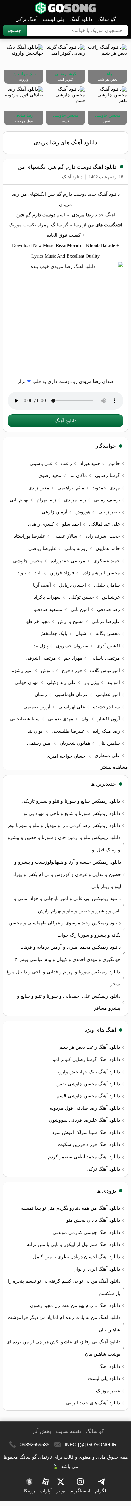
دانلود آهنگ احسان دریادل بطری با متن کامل (76, 1256)
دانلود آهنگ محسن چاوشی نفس (88, 1083)
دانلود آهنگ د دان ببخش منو (93, 1220)
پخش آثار (41, 1431)
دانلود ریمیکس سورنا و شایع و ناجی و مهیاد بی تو (72, 813)
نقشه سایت (68, 1431)
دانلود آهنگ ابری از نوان (96, 1269)
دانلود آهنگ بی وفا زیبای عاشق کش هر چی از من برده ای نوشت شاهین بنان (63, 1348)
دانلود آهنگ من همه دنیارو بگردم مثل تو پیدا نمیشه (70, 1208)
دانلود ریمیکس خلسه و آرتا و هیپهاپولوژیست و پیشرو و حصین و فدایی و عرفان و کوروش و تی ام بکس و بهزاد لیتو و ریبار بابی (67, 874)
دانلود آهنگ (80, 19)
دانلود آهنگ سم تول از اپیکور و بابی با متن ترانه (73, 1244)
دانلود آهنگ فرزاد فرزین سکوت (89, 1144)
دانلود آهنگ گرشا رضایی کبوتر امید (86, 1059)
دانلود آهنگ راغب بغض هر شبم (89, 1047)
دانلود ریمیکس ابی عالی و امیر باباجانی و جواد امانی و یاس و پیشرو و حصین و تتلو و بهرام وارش (67, 904)
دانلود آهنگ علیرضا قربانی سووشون (84, 1120)
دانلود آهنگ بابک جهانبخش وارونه (87, 1071)
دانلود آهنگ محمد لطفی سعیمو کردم (84, 1156)
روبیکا (29, 1490)
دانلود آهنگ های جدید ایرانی (93, 1402)
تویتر (61, 1490)
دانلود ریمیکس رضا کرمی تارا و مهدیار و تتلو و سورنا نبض (63, 825)
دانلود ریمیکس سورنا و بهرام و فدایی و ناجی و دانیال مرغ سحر (63, 977)
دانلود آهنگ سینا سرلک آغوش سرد (86, 1132)
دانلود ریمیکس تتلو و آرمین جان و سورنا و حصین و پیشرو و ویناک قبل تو (64, 843)
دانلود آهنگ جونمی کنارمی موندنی (86, 1232)
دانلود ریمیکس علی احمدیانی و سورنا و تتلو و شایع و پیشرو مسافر (68, 1002)
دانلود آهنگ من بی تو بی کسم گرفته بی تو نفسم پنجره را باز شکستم (64, 1287)
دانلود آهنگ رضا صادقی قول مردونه (85, 1108)
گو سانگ (65, 8)
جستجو (14, 30)
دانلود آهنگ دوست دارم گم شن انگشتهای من (67, 167)
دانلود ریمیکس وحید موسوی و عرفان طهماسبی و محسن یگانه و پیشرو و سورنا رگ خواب (65, 928)
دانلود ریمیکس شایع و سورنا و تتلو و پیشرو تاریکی (70, 801)
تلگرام (101, 1490)
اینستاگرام (80, 1490)
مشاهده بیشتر (114, 767)
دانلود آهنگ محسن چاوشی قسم (88, 1095)
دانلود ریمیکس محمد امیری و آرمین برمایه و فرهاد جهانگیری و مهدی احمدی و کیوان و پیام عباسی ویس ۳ (67, 953)
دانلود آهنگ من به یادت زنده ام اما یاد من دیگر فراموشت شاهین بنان (64, 1323)
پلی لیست (53, 19)
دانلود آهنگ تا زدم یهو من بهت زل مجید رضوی (75, 1305)
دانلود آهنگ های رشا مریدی (65, 142)
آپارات (46, 1490)
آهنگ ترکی (26, 19)
